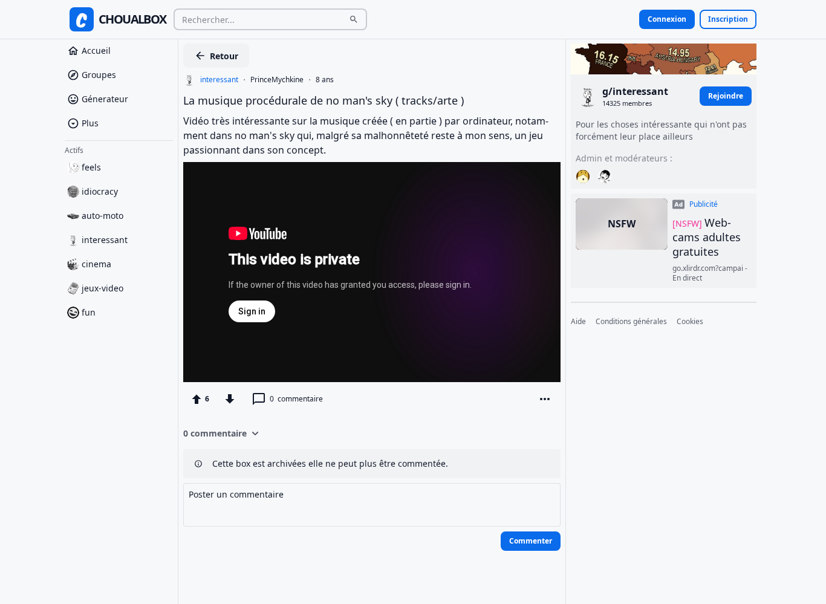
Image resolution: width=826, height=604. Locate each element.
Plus (90, 123)
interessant (105, 239)
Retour (224, 56)
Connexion (667, 19)
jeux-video (102, 288)
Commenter (530, 541)
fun (89, 312)
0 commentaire (215, 433)
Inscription (728, 19)
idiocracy (100, 191)
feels (91, 167)
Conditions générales (631, 321)
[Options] (545, 399)
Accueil (96, 50)
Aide (578, 321)
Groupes (99, 74)
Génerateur (105, 99)
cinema (96, 264)
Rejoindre (725, 96)
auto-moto (102, 215)
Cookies (690, 321)
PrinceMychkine (277, 80)
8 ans (325, 80)
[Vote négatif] (229, 399)
